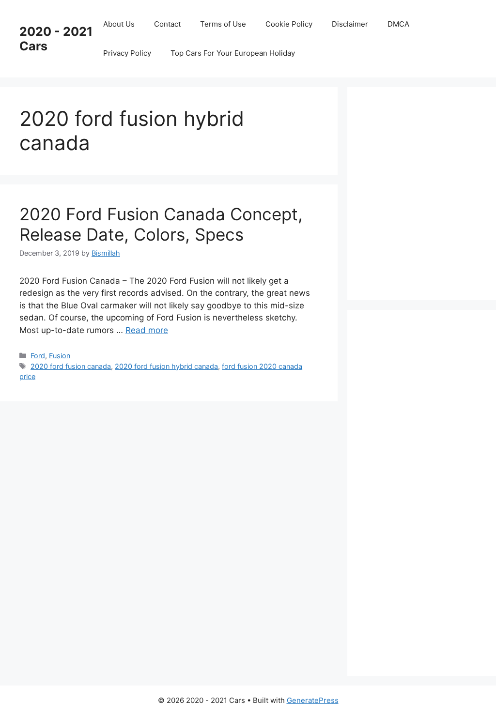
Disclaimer (350, 24)
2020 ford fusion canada (71, 366)
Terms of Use (223, 24)
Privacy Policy (127, 53)
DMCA (398, 24)
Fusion (59, 355)
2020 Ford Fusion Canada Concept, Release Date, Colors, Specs (161, 224)
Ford (38, 355)
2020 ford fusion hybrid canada (166, 366)
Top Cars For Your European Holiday (232, 53)
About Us (119, 24)
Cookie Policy (288, 24)
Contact (167, 24)
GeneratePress (313, 700)
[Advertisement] (431, 191)
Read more (146, 330)
